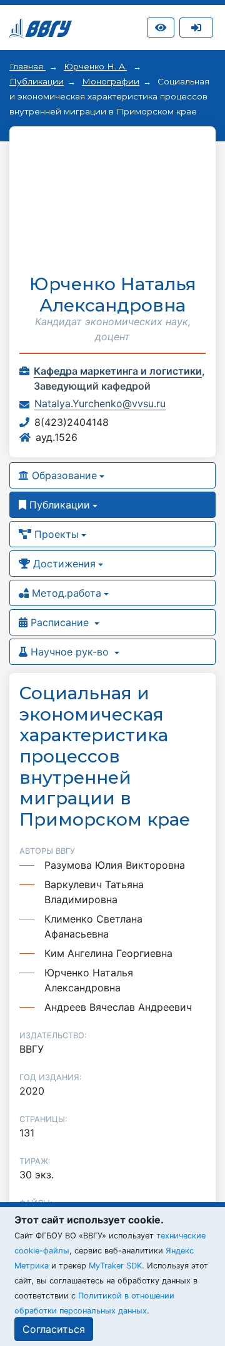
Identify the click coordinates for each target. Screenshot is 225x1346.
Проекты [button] (55, 534)
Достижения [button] (63, 563)
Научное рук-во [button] (70, 651)
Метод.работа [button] (65, 593)
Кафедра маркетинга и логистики (118, 371)
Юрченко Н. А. (95, 66)
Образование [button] (63, 475)
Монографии (110, 81)
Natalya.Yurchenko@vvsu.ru (100, 403)
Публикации (36, 81)
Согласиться (53, 1329)
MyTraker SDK (115, 1265)
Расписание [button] (60, 622)
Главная (27, 66)
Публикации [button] (58, 504)
